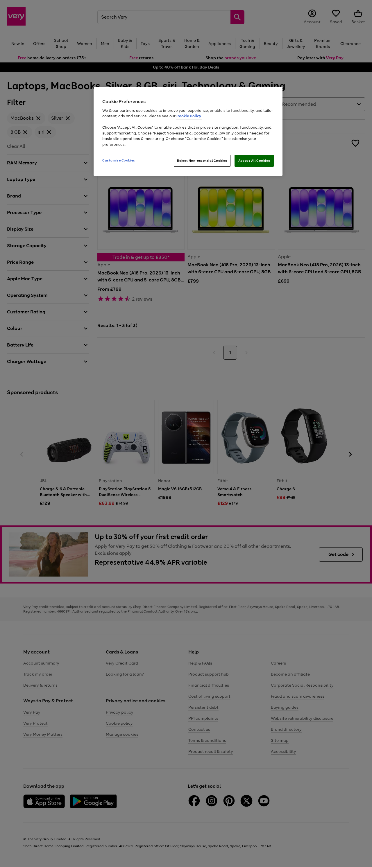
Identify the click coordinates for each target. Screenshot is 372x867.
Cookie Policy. (189, 116)
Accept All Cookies (254, 160)
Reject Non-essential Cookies (202, 160)
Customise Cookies (118, 160)
